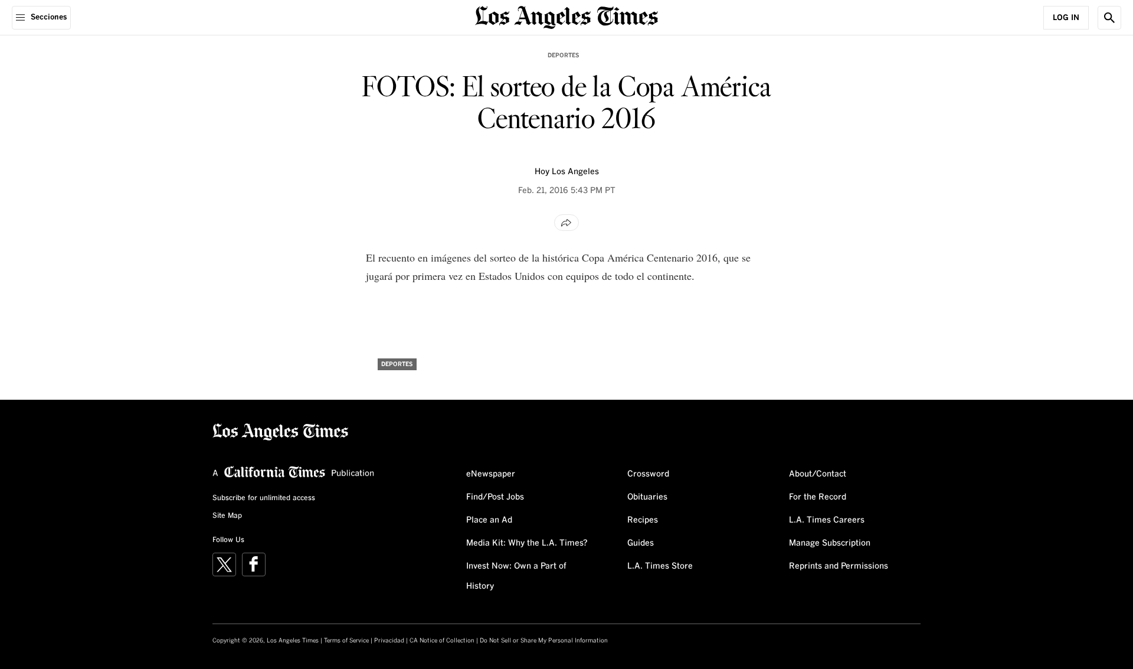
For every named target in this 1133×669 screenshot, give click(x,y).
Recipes (642, 520)
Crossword (648, 474)
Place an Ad (489, 520)
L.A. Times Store (660, 566)
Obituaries (647, 497)
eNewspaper (490, 474)
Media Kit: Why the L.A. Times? (527, 543)
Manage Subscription (829, 543)
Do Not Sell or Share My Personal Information (544, 641)
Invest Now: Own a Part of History (516, 576)
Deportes (563, 55)
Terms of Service (346, 641)
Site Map (227, 516)
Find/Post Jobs (495, 497)
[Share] (566, 222)
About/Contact (817, 474)
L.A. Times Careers (827, 520)
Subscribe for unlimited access (263, 498)
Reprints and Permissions (838, 566)
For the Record (817, 497)
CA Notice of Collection (442, 641)
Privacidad (389, 641)
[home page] (566, 16)
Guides (640, 543)
